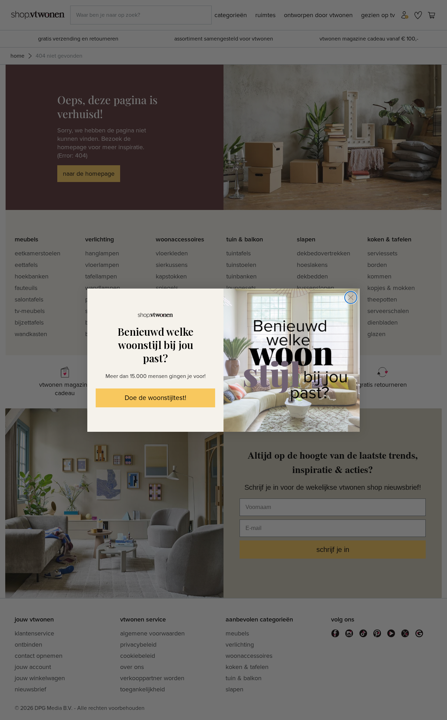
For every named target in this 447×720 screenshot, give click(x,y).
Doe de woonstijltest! (155, 398)
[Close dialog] (351, 297)
